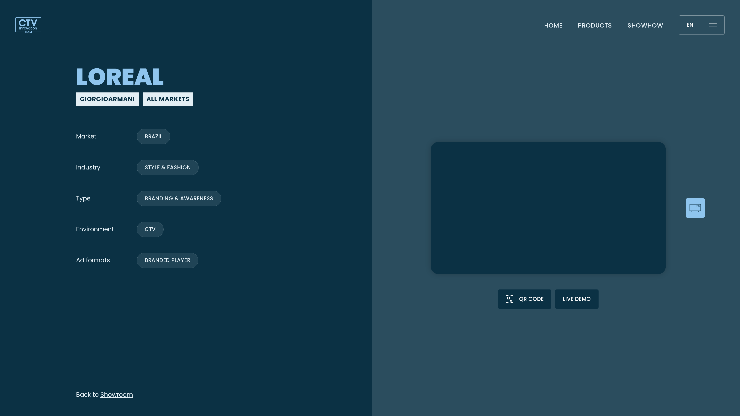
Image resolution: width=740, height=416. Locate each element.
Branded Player (168, 260)
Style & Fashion (168, 167)
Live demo (577, 299)
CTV (150, 229)
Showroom (116, 394)
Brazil (153, 136)
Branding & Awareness (179, 198)
